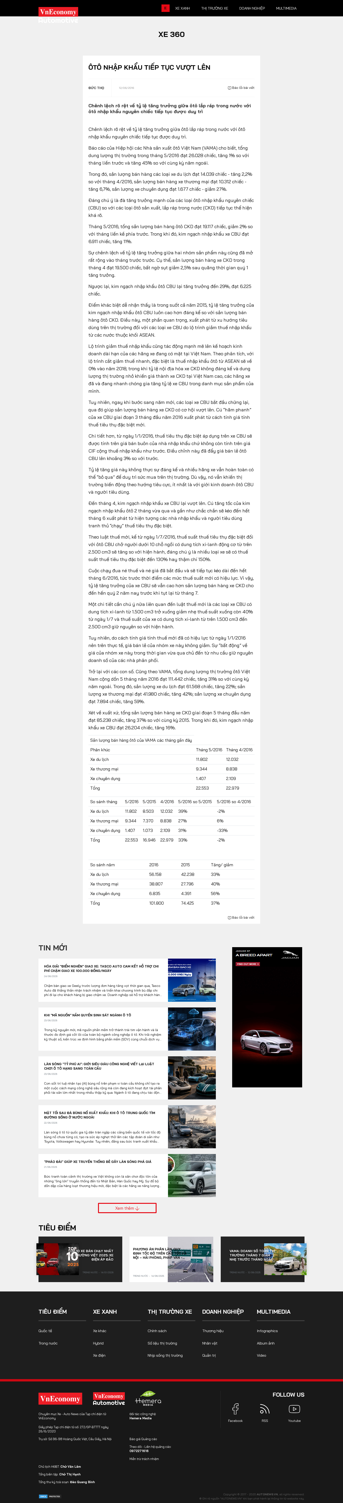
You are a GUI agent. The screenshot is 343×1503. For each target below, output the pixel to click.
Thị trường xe (214, 8)
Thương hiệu (213, 1330)
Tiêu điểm (57, 1227)
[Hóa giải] (192, 980)
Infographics (267, 1330)
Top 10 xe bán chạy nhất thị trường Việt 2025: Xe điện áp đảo (90, 1255)
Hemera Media (141, 1418)
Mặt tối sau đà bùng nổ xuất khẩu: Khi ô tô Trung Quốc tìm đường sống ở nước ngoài (99, 1115)
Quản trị (209, 1355)
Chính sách (157, 1330)
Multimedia (286, 8)
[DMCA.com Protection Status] (50, 1496)
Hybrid (98, 1343)
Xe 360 (171, 34)
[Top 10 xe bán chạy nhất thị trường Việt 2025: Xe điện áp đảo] (57, 1259)
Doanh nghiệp (252, 8)
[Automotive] (110, 1398)
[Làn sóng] (192, 1078)
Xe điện (99, 1355)
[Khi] (192, 1029)
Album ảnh (266, 1343)
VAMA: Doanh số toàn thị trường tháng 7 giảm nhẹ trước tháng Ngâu (252, 1255)
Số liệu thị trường (162, 1343)
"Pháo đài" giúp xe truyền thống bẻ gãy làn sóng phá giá (97, 1162)
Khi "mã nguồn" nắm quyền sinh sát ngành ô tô (87, 1015)
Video (261, 1355)
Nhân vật (209, 1343)
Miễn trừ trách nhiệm (144, 1459)
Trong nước (90, 1272)
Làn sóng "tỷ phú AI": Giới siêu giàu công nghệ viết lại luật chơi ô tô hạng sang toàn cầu (99, 1066)
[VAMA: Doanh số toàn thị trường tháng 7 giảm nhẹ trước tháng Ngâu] (285, 1259)
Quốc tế (45, 1330)
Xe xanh (182, 8)
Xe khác (99, 1330)
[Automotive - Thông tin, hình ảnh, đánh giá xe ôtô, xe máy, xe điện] (66, 16)
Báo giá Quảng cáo (143, 1439)
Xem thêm (125, 1208)
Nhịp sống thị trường (165, 1355)
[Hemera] (148, 1398)
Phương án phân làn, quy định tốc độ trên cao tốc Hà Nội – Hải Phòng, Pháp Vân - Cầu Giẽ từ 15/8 (160, 1253)
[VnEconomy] (60, 1399)
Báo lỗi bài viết (243, 88)
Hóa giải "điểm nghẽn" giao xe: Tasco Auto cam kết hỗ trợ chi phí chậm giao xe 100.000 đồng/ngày (101, 968)
